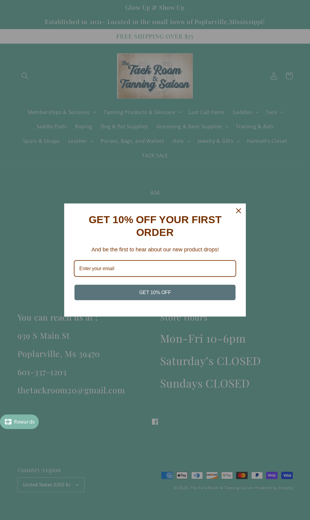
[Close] (238, 210)
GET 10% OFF (155, 292)
